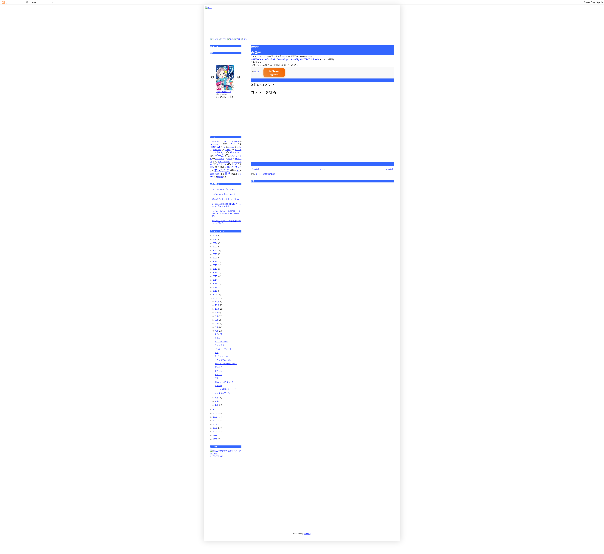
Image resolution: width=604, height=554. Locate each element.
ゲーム (219, 155)
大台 (216, 353)
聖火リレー (219, 371)
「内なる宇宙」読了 (223, 360)
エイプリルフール (222, 393)
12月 (217, 301)
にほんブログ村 (216, 456)
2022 (215, 250)
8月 (216, 316)
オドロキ (218, 375)
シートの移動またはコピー (226, 389)
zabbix (227, 150)
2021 (215, 254)
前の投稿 (389, 169)
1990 (215, 439)
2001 (215, 428)
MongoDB (235, 141)
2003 (215, 421)
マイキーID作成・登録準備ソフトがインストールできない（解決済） (226, 213)
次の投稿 (255, 169)
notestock (215, 144)
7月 (216, 320)
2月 (216, 401)
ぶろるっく (222, 164)
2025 (215, 239)
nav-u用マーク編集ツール (226, 364)
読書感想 (214, 174)
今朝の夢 (218, 334)
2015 (215, 276)
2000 (215, 432)
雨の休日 (218, 367)
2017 (215, 269)
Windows (217, 149)
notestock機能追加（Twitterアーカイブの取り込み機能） (226, 205)
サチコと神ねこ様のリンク (223, 189)
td (224, 147)
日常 (227, 173)
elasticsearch (214, 141)
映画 (212, 167)
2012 (215, 287)
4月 (216, 331)
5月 (216, 327)
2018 (215, 265)
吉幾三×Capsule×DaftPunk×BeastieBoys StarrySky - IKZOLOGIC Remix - (285, 59)
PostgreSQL (215, 147)
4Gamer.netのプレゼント (225, 382)
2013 (215, 284)
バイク (229, 159)
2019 (215, 261)
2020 (215, 258)
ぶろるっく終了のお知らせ (223, 194)
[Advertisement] (322, 206)
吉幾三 (217, 338)
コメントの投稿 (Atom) (265, 174)
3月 (216, 398)
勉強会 (220, 177)
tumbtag (231, 147)
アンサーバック (221, 341)
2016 (215, 272)
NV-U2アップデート (223, 349)
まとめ (234, 164)
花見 (216, 378)
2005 (215, 417)
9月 (216, 312)
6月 (216, 323)
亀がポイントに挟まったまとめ (225, 199)
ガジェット (235, 152)
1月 (216, 405)
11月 (217, 305)
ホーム (322, 169)
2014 (215, 280)
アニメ (238, 149)
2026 (215, 236)
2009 (215, 295)
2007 (215, 410)
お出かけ (219, 152)
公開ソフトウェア (233, 167)
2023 (215, 247)
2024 (215, 243)
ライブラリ (219, 345)
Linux (225, 141)
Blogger (307, 534)
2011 (215, 291)
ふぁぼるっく (224, 161)
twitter (239, 147)
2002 (215, 424)
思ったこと (221, 170)
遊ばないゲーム (221, 356)
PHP (233, 144)
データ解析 (219, 159)
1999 (215, 435)
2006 (215, 413)
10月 (217, 309)
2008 (215, 298)
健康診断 (218, 386)
